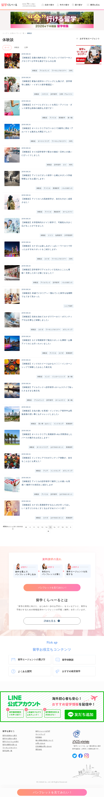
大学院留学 (68, 235)
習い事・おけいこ (44, 424)
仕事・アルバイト (66, 94)
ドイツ (50, 235)
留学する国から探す (10, 738)
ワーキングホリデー (59, 70)
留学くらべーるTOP (43, 731)
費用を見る (95, 5)
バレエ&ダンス (67, 188)
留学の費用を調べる (10, 745)
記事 (26, 47)
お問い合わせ (40, 743)
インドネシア (59, 424)
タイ (64, 165)
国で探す (79, 5)
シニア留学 (68, 306)
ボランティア (68, 329)
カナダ (47, 259)
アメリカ (53, 118)
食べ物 (70, 118)
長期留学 (62, 118)
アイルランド (44, 70)
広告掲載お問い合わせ (44, 746)
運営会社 (39, 749)
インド (47, 376)
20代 (71, 70)
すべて (7, 47)
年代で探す (64, 5)
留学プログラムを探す (11, 741)
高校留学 (57, 212)
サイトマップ (40, 734)
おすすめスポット (57, 447)
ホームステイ (68, 212)
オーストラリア (43, 141)
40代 (71, 165)
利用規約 (39, 737)
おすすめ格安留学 (71, 671)
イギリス (45, 94)
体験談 (16, 47)
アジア (45, 471)
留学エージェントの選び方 (31, 659)
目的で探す (49, 5)
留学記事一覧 (7, 751)
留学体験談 (68, 659)
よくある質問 (25, 671)
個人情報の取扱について (44, 740)
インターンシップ (58, 376)
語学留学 (54, 94)
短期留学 (58, 235)
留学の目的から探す (10, 735)
